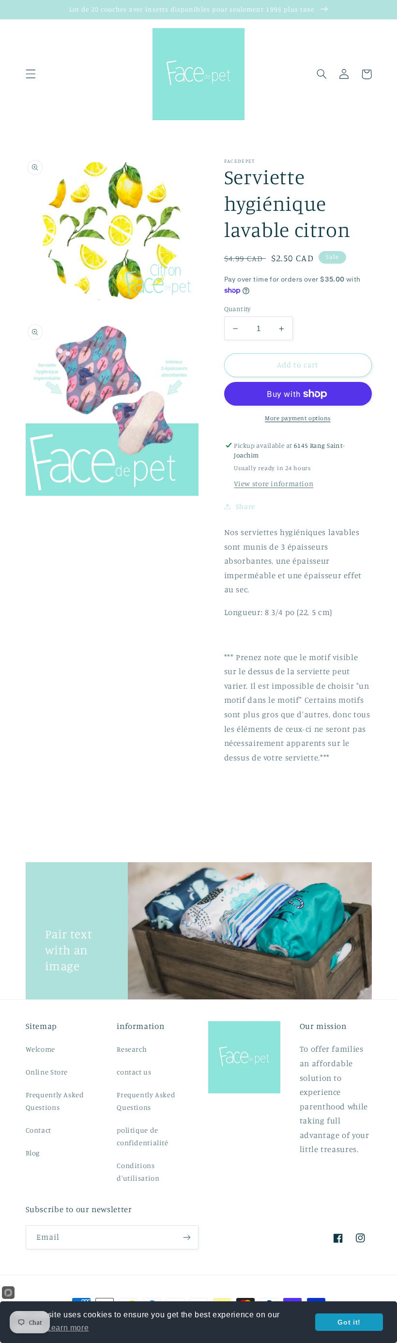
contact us (134, 1072)
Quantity (237, 309)
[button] (30, 74)
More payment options (298, 418)
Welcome (40, 1049)
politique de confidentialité (142, 1136)
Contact (38, 1130)
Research (132, 1049)
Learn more (67, 1328)
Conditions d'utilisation (138, 1171)
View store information (273, 483)
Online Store (47, 1072)
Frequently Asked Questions (55, 1100)
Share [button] (245, 506)
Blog (33, 1153)
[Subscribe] (187, 1237)
